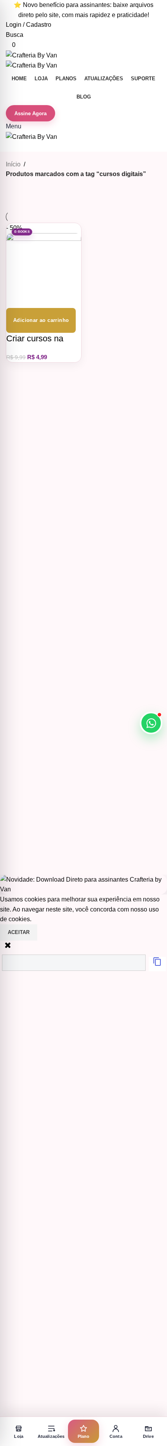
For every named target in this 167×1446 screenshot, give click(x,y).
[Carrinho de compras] (8, 146)
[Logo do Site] (31, 55)
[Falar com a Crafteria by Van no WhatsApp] (151, 723)
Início (13, 164)
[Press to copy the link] (157, 964)
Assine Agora (30, 113)
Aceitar (19, 932)
